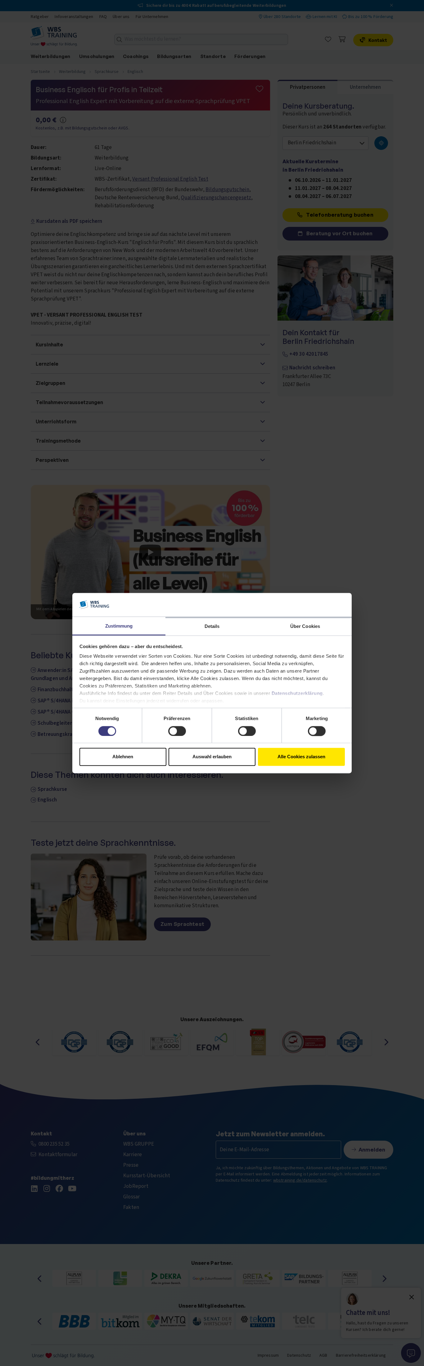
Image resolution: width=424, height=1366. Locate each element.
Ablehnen (122, 757)
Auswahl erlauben (212, 757)
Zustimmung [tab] (119, 626)
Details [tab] (212, 626)
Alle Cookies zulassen (301, 757)
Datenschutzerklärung (297, 693)
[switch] (177, 731)
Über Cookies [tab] (305, 626)
